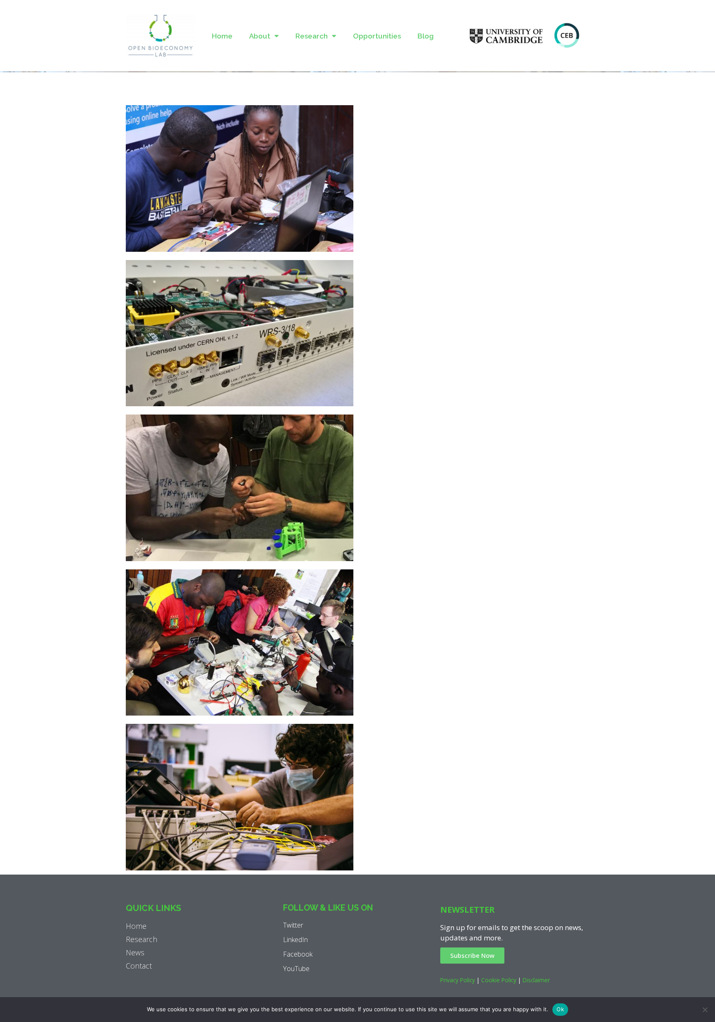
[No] (705, 1009)
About (259, 36)
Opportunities (377, 36)
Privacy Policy (457, 980)
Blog (425, 36)
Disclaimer (536, 980)
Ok (560, 1009)
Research (311, 36)
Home (222, 36)
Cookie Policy (498, 980)
